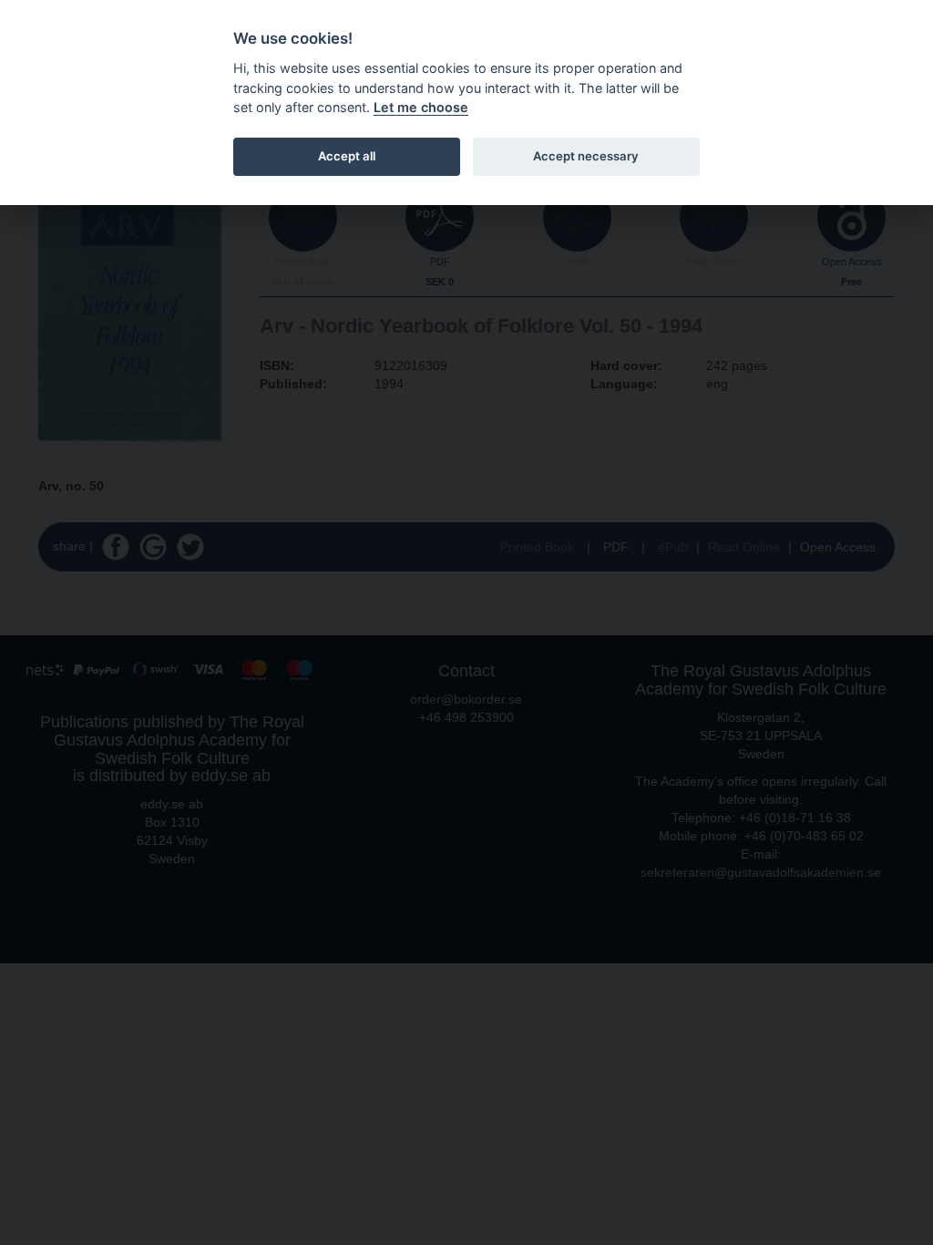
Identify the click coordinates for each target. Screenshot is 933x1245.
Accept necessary (586, 156)
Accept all (346, 156)
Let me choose (421, 107)
